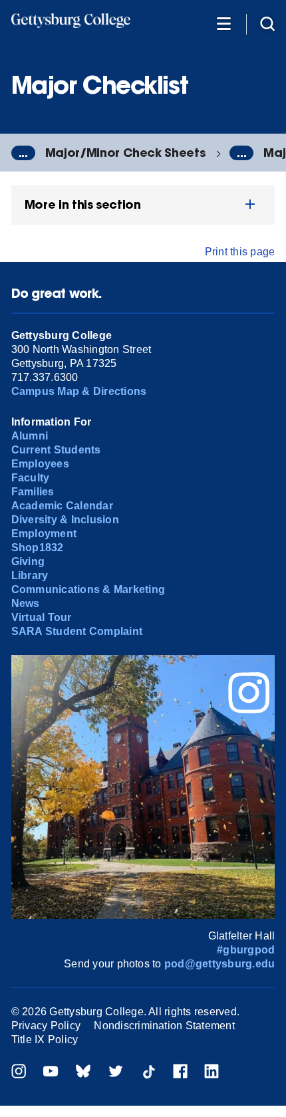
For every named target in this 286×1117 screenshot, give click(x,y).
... (23, 153)
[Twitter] (116, 1072)
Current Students (56, 449)
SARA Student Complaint (76, 631)
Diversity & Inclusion (65, 519)
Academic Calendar (62, 505)
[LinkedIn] (211, 1073)
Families (33, 491)
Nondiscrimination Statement (164, 1025)
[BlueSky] (83, 1072)
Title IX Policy (44, 1039)
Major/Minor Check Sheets (125, 152)
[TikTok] (148, 1072)
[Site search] (267, 23)
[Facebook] (180, 1073)
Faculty (30, 477)
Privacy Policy (45, 1025)
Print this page (240, 251)
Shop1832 (37, 547)
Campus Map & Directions (79, 391)
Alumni (29, 435)
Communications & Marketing (88, 589)
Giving (28, 561)
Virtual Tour (41, 617)
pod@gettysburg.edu (219, 963)
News (25, 603)
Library (30, 575)
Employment (43, 533)
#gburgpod (246, 949)
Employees (40, 463)
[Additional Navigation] (223, 23)
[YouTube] (51, 1072)
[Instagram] (18, 1073)
